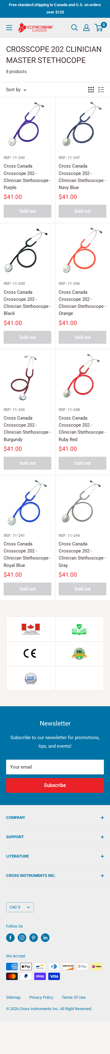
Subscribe (55, 785)
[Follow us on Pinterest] (33, 937)
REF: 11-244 (69, 535)
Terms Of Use (74, 997)
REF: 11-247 (69, 157)
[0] (99, 27)
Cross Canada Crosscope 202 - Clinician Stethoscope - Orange (82, 302)
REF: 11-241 (14, 535)
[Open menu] (9, 27)
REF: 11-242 (14, 157)
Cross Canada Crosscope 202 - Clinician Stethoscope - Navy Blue (82, 176)
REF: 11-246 (69, 283)
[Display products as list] (101, 89)
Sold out (27, 211)
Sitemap (13, 997)
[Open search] (74, 27)
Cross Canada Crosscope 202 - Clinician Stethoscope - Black (27, 302)
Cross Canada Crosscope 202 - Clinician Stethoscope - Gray (82, 554)
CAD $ (14, 907)
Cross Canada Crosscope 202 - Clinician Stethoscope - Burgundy (27, 428)
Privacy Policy (41, 997)
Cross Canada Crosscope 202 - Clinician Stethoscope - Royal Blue (27, 554)
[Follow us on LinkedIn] (45, 937)
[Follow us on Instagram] (22, 937)
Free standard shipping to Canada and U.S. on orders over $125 (55, 8)
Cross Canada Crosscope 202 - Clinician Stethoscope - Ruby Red (82, 428)
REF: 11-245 (14, 409)
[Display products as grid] (91, 89)
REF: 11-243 (14, 283)
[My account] (86, 27)
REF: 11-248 (69, 409)
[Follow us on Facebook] (10, 937)
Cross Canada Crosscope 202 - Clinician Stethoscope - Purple (27, 176)
